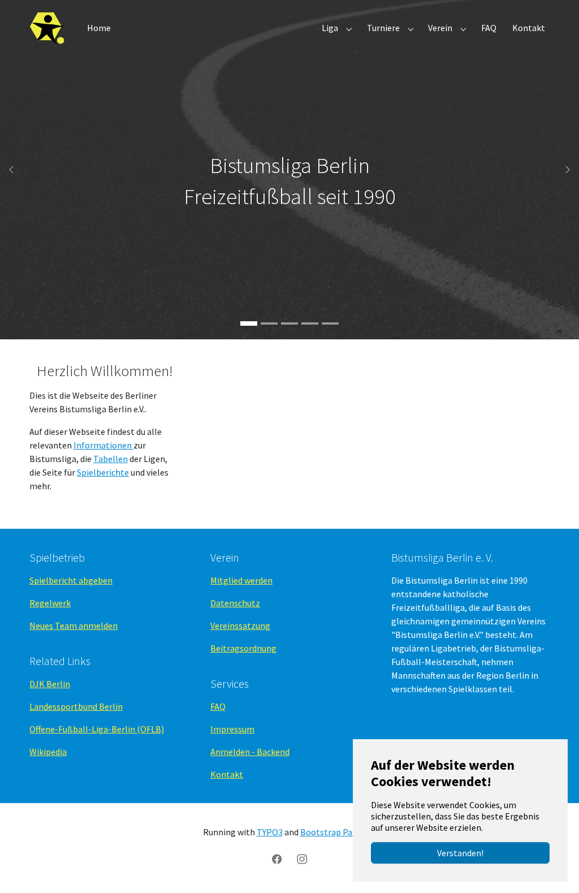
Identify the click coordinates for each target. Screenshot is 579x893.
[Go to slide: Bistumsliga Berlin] (248, 323)
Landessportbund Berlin (76, 706)
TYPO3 (270, 832)
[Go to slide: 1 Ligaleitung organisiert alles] (330, 323)
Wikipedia (48, 751)
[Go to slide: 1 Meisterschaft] (269, 323)
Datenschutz (235, 603)
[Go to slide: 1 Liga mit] (289, 323)
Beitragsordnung (243, 648)
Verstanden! (460, 853)
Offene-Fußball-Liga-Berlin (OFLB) (96, 729)
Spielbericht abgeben (71, 580)
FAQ (218, 706)
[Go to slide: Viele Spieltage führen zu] (309, 323)
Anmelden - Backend (250, 751)
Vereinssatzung (240, 625)
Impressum (232, 729)
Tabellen (110, 458)
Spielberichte (103, 472)
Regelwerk (50, 603)
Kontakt (226, 774)
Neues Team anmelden (73, 625)
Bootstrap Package (337, 832)
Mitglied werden (241, 580)
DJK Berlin (49, 683)
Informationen (103, 445)
